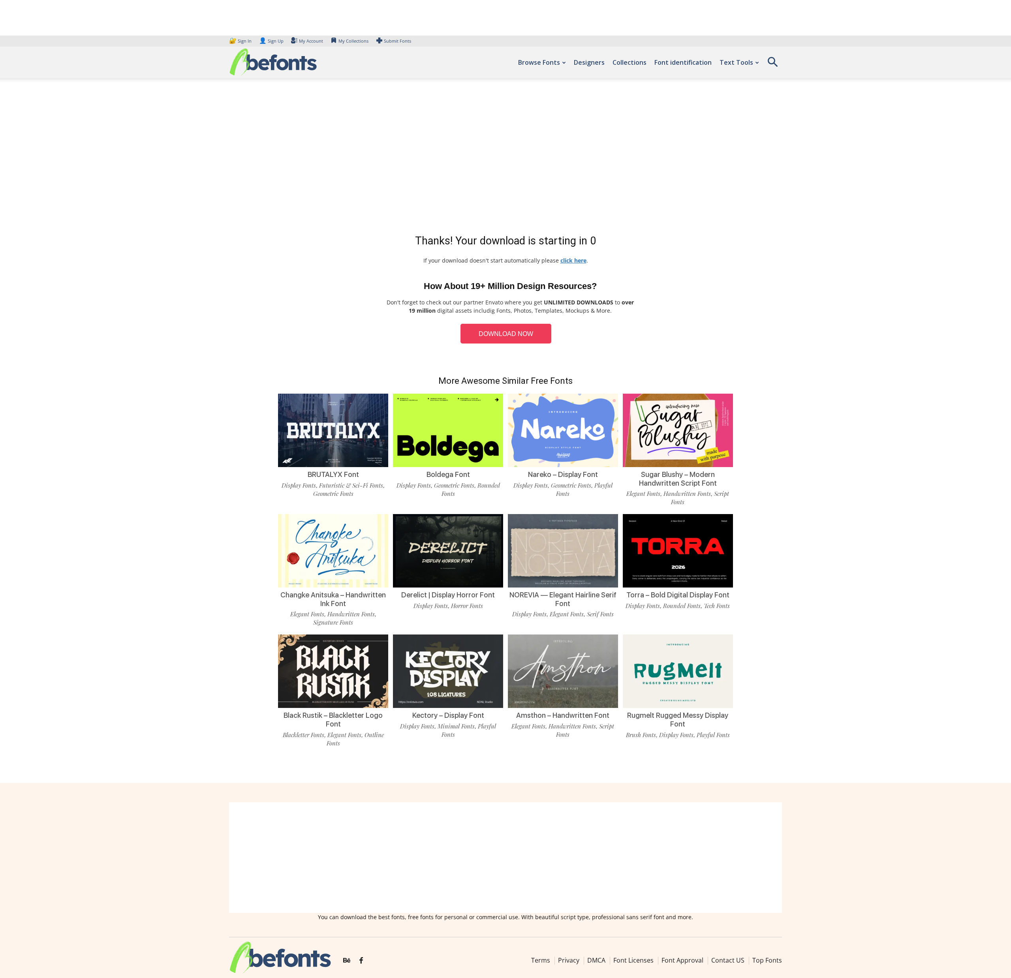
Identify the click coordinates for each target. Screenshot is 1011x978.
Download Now (506, 333)
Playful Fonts (713, 735)
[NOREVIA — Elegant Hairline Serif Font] (563, 550)
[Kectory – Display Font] (448, 670)
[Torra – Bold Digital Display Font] (678, 550)
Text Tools (736, 62)
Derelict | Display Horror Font (448, 595)
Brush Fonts (641, 735)
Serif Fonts (600, 614)
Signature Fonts (333, 622)
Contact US (727, 960)
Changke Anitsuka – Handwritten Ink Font (333, 599)
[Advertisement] (505, 158)
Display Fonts (299, 485)
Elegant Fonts (643, 493)
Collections (629, 62)
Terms (540, 960)
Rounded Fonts (682, 606)
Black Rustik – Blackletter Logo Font (333, 719)
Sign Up (271, 41)
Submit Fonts (397, 41)
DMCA (596, 960)
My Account (311, 41)
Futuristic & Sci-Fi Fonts (351, 485)
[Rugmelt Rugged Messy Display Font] (678, 670)
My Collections (353, 41)
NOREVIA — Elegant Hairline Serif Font (562, 599)
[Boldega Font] (448, 430)
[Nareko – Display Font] (563, 430)
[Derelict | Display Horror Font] (448, 550)
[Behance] (346, 961)
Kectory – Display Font (448, 715)
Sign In (241, 41)
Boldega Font (448, 474)
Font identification (683, 62)
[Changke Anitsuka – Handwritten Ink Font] (333, 550)
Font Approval (682, 960)
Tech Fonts (717, 606)
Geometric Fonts (333, 493)
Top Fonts (767, 960)
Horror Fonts (467, 606)
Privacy (568, 960)
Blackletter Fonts (303, 735)
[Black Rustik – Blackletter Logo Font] (333, 670)
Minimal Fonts (456, 726)
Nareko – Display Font (563, 474)
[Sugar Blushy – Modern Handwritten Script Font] (678, 430)
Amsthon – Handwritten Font (562, 715)
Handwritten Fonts (687, 493)
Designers (589, 62)
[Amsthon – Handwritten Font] (563, 670)
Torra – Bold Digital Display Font (677, 595)
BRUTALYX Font (333, 474)
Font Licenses (633, 960)
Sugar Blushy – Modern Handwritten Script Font (678, 478)
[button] (772, 64)
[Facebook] (361, 961)
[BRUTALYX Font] (333, 430)
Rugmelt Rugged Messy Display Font (677, 719)
